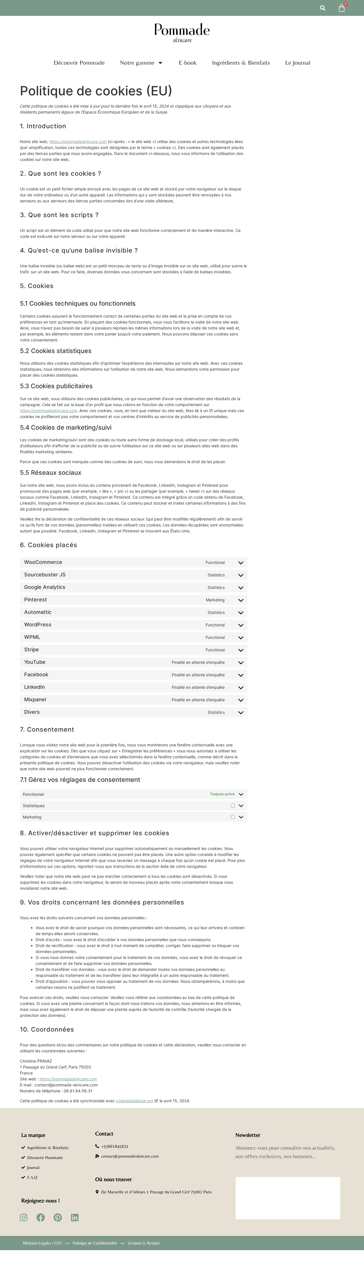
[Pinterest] (57, 1217)
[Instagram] (23, 1217)
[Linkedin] (74, 1217)
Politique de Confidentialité (95, 1243)
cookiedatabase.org (134, 1100)
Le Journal (297, 62)
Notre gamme (137, 62)
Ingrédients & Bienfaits (241, 62)
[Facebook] (40, 1217)
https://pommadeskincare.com (78, 141)
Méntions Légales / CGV (42, 1243)
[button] (323, 8)
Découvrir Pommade (79, 62)
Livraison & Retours (144, 1243)
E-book (188, 62)
